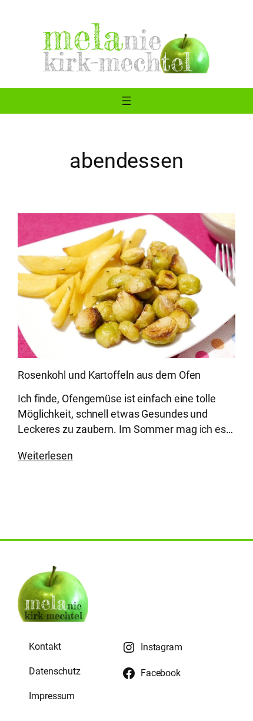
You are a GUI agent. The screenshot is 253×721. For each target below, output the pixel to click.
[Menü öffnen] (126, 101)
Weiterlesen (45, 455)
